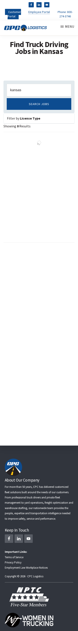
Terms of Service (14, 557)
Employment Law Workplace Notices (26, 567)
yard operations (33, 502)
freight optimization (56, 502)
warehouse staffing (16, 508)
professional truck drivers (26, 497)
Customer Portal (14, 14)
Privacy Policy (13, 562)
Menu (69, 26)
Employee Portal (39, 12)
